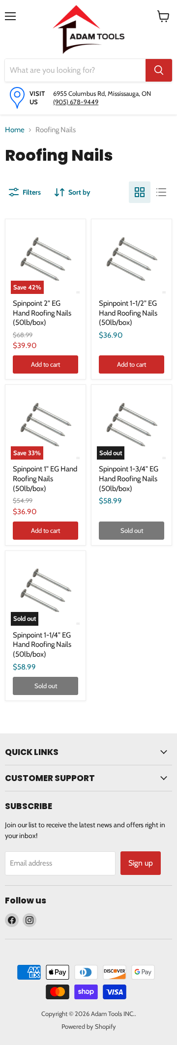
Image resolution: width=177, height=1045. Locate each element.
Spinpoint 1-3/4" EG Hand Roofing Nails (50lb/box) (128, 478)
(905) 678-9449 (75, 102)
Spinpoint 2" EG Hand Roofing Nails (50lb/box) (42, 313)
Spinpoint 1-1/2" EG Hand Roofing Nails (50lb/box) (128, 313)
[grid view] (139, 192)
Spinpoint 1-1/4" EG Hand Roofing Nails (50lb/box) (42, 645)
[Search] (159, 70)
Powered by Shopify (88, 1026)
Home (15, 129)
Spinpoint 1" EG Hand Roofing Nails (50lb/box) (45, 478)
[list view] (161, 192)
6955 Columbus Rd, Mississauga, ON (102, 93)
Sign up (140, 863)
